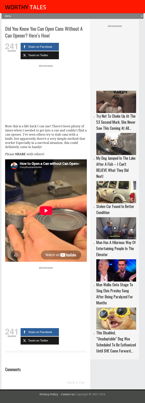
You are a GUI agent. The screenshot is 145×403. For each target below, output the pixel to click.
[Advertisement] (46, 94)
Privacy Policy (49, 394)
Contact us (68, 394)
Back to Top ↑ (77, 382)
